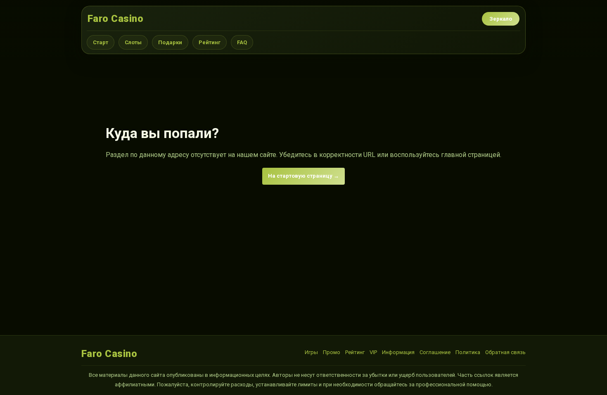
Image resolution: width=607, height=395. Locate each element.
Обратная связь (505, 352)
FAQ (242, 42)
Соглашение (435, 352)
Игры (311, 352)
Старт (100, 42)
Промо (331, 352)
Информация (398, 352)
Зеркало (500, 19)
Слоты (133, 42)
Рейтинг (210, 42)
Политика (467, 352)
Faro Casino (115, 18)
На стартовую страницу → (303, 176)
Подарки (170, 42)
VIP (373, 352)
